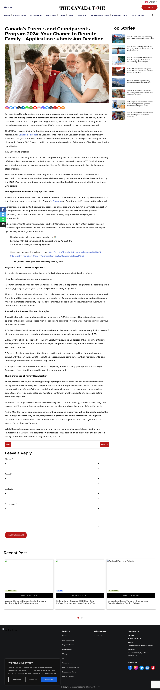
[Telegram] (47, 107)
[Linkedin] (23, 107)
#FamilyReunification (43, 256)
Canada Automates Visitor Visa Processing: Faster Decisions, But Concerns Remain (139, 93)
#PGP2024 (95, 252)
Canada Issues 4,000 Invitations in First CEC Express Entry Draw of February (140, 115)
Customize (16, 679)
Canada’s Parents (28, 135)
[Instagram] (7, 107)
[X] (19, 107)
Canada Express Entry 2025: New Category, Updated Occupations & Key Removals (140, 49)
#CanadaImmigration (21, 256)
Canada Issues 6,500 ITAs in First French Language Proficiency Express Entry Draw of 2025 (139, 60)
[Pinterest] (55, 107)
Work (70, 15)
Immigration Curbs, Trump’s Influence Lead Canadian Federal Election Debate (128, 602)
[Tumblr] (51, 107)
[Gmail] (39, 107)
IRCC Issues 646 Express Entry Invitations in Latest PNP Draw (138, 82)
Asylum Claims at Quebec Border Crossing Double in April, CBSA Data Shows (25, 602)
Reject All (32, 679)
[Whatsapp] (27, 107)
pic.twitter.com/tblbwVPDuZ (69, 256)
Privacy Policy (93, 687)
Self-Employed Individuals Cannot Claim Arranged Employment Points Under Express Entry (140, 104)
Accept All (49, 679)
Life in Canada (137, 15)
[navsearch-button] (153, 15)
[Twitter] (11, 107)
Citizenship (82, 15)
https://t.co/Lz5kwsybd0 (60, 252)
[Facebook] (15, 107)
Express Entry (36, 15)
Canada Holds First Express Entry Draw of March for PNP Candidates (140, 38)
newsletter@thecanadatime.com (140, 645)
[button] (78, 618)
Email (8, 474)
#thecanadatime (81, 252)
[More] (63, 107)
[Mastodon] (43, 107)
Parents (56, 201)
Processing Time (119, 15)
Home (7, 15)
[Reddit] (59, 107)
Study (62, 15)
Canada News (19, 15)
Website (9, 489)
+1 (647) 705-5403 (134, 638)
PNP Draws (51, 15)
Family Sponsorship (100, 15)
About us (8, 7)
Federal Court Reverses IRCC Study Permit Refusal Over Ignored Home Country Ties (76, 602)
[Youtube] (35, 107)
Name (9, 459)
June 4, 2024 (56, 262)
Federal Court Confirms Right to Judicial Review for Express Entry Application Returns (139, 71)
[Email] (31, 107)
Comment (11, 504)
